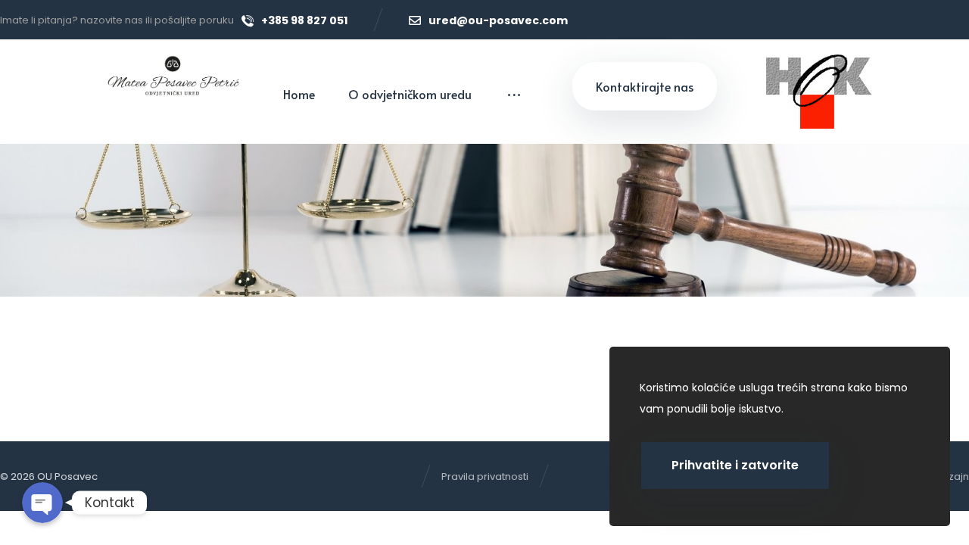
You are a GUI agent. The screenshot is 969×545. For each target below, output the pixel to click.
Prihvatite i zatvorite (735, 465)
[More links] (514, 94)
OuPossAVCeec (132, 326)
